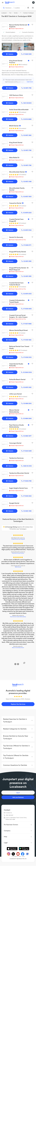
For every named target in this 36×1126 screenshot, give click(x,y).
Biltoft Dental (18, 567)
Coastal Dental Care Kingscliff (18, 539)
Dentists (16, 13)
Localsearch (4, 13)
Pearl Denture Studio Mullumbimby (18, 616)
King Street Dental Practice (18, 553)
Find (10, 13)
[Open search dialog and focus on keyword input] (3, 8)
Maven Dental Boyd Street (18, 647)
